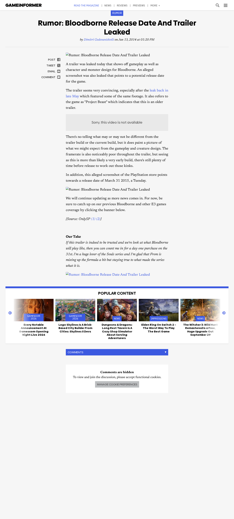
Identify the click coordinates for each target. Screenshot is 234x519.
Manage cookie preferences (117, 384)
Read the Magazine (86, 5)
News (107, 5)
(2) (98, 219)
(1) (93, 219)
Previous (10, 313)
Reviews (122, 5)
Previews (139, 5)
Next (224, 313)
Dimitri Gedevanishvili (99, 39)
